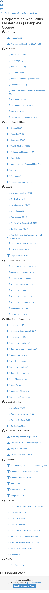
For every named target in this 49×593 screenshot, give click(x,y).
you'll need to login (34, 582)
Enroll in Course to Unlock (24, 586)
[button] (1, 2)
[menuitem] (1, 6)
